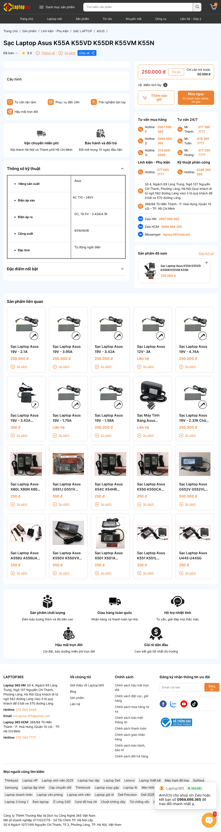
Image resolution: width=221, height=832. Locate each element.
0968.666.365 (189, 799)
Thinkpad (11, 780)
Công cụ (160, 18)
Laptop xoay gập (107, 787)
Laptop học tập (88, 780)
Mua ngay (196, 97)
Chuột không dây (113, 802)
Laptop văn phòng (50, 794)
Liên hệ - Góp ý (190, 18)
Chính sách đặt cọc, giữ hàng (131, 698)
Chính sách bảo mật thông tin (129, 720)
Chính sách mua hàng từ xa (132, 709)
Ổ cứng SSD (62, 802)
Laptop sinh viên (78, 794)
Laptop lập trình (33, 787)
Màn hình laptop (153, 787)
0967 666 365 (165, 129)
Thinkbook (83, 787)
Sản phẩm (82, 18)
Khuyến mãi (133, 18)
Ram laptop (41, 802)
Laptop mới (54, 18)
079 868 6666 (164, 152)
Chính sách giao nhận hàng (130, 737)
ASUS (101, 31)
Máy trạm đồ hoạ (177, 780)
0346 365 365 (204, 172)
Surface (198, 780)
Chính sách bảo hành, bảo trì (130, 748)
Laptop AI (130, 787)
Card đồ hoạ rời (86, 802)
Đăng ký (212, 688)
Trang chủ (26, 18)
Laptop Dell (112, 780)
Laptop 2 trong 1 (16, 802)
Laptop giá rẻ (104, 794)
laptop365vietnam (176, 234)
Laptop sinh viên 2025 (57, 780)
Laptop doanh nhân (18, 794)
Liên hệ (75, 704)
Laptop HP (30, 780)
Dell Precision (127, 794)
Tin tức (107, 18)
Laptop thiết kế (150, 780)
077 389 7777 (204, 129)
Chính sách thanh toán (130, 728)
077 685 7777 (163, 172)
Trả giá (176, 72)
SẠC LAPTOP (82, 31)
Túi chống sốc (139, 802)
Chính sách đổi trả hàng (131, 756)
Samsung (11, 787)
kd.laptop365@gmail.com (31, 716)
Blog (73, 691)
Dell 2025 (148, 794)
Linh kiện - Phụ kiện (55, 31)
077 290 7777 (204, 152)
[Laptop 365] (16, 7)
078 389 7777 (203, 141)
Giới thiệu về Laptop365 (87, 685)
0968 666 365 (165, 141)
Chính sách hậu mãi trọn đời (132, 687)
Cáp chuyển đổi (60, 787)
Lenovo (129, 780)
